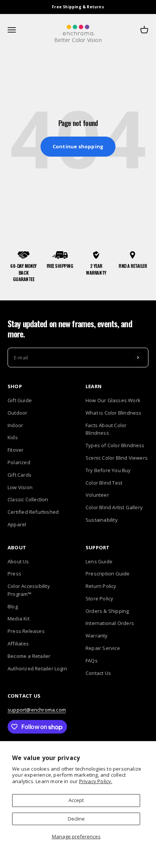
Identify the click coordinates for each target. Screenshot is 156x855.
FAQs (92, 660)
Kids (13, 437)
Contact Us (98, 673)
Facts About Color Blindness (106, 429)
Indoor (15, 425)
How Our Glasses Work (113, 400)
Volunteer (97, 494)
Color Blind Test (104, 482)
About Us (18, 561)
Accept (76, 800)
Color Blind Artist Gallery (114, 507)
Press (14, 573)
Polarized (19, 462)
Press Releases (26, 631)
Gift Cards (19, 474)
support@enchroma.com (37, 709)
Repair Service (103, 648)
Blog (13, 606)
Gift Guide (20, 400)
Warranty (97, 635)
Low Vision (20, 487)
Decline (76, 818)
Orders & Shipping (107, 611)
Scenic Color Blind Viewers (117, 457)
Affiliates (18, 643)
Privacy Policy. (95, 781)
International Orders (110, 623)
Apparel (17, 524)
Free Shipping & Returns (78, 6)
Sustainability (102, 519)
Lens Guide (99, 561)
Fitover (15, 449)
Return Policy (101, 586)
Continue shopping (78, 146)
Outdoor (17, 412)
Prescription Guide (108, 573)
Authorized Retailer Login (37, 668)
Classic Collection (28, 499)
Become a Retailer (29, 656)
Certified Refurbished (33, 511)
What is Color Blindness (114, 412)
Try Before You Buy (108, 470)
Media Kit (19, 618)
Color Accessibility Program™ (29, 590)
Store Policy (99, 598)
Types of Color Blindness (115, 445)
